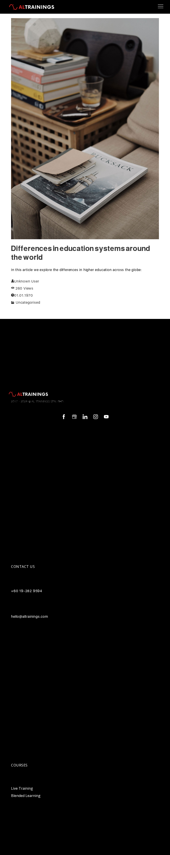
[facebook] (63, 416)
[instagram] (95, 416)
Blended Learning (26, 795)
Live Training (22, 788)
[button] (160, 6)
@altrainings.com (33, 616)
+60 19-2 (19, 591)
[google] (74, 416)
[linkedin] (85, 416)
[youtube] (106, 416)
